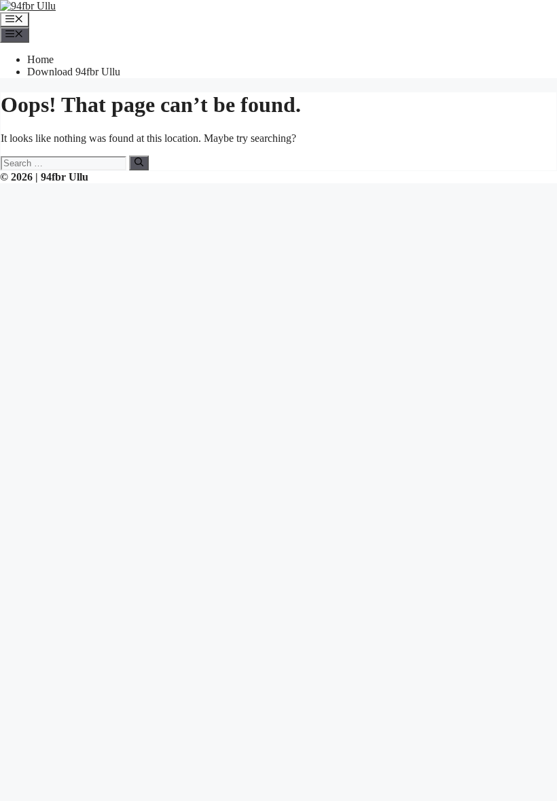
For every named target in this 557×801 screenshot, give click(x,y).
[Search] (139, 162)
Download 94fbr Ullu (73, 71)
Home (40, 59)
